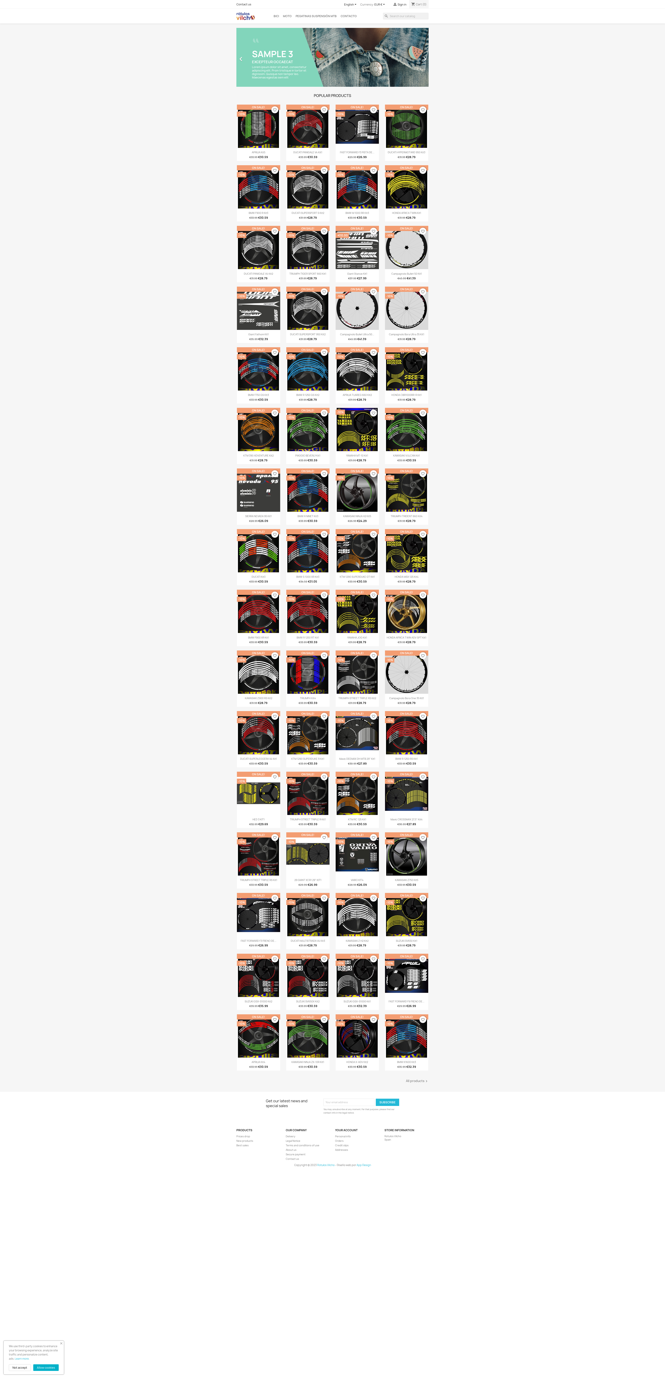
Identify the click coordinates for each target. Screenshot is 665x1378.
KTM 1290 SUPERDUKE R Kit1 (307, 758)
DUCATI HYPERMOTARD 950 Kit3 (406, 152)
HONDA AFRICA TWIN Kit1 (406, 213)
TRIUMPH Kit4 (308, 698)
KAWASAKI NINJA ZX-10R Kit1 (307, 1062)
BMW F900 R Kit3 (258, 213)
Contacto (349, 16)
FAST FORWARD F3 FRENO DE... (258, 940)
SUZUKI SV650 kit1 (406, 940)
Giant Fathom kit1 (258, 334)
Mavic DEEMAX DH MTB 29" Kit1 (357, 758)
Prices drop (243, 1136)
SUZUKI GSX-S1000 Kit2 (258, 1001)
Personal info (343, 1136)
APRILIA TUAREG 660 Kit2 (357, 395)
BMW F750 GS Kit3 (258, 395)
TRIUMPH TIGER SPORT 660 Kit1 (307, 273)
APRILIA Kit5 (258, 152)
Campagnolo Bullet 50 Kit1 (406, 273)
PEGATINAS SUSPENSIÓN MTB (316, 16)
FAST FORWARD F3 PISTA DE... (357, 152)
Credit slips (342, 1145)
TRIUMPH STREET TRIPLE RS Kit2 (357, 698)
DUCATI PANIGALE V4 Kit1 (307, 152)
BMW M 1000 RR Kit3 (357, 213)
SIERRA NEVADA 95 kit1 (258, 516)
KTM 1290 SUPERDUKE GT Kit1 (357, 576)
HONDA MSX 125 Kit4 (407, 576)
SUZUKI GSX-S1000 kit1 (357, 1001)
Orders (339, 1140)
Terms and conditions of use (302, 1145)
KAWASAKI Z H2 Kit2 (357, 940)
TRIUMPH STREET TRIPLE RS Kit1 (258, 880)
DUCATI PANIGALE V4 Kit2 (258, 273)
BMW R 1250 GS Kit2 (307, 395)
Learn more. (22, 1359)
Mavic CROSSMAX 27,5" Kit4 (407, 819)
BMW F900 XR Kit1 (258, 637)
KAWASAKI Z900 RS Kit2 (258, 698)
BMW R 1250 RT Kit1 (308, 637)
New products (244, 1140)
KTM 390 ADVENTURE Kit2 (258, 455)
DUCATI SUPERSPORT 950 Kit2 (308, 334)
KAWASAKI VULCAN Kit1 (406, 455)
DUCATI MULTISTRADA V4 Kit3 (308, 940)
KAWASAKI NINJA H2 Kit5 (357, 516)
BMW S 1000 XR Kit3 (307, 576)
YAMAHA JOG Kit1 (357, 637)
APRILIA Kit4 (258, 1062)
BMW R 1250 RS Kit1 (406, 758)
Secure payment (295, 1154)
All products (417, 1081)
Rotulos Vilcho (326, 1165)
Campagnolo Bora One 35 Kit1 (406, 698)
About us (291, 1149)
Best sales (242, 1145)
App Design (364, 1165)
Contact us (243, 4)
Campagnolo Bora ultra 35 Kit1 (406, 334)
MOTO (287, 16)
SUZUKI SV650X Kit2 (308, 1001)
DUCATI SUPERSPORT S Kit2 (308, 213)
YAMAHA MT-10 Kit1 (357, 455)
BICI (276, 16)
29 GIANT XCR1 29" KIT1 (307, 880)
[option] (332, 57)
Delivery (290, 1136)
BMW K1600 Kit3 (406, 1062)
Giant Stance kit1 (357, 273)
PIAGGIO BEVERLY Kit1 (307, 455)
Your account (346, 1130)
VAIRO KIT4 (357, 880)
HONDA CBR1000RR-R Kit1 (406, 395)
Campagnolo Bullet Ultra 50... (357, 334)
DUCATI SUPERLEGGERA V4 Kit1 (258, 758)
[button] (250, 57)
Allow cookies (46, 1368)
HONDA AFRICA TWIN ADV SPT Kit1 (406, 637)
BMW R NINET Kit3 (308, 516)
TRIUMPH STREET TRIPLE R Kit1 (308, 819)
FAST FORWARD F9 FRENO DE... (406, 1001)
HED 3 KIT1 (258, 819)
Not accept (19, 1368)
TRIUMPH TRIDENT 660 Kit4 (407, 516)
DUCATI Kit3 (258, 576)
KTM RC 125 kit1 (357, 819)
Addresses (341, 1149)
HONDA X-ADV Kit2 (357, 1062)
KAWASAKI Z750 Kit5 (406, 880)
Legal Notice (293, 1140)
